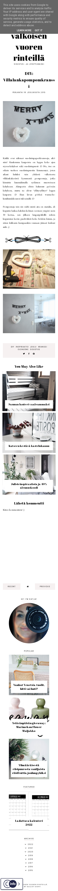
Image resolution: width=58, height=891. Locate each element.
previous (45, 586)
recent (12, 586)
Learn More (24, 30)
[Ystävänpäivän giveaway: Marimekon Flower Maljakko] (29, 736)
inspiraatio (22, 347)
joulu (33, 347)
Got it (39, 30)
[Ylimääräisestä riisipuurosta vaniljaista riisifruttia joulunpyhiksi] (29, 778)
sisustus (35, 349)
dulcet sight (34, 887)
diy (12, 347)
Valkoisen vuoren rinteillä (29, 46)
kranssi (42, 347)
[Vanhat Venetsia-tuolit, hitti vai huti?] (29, 694)
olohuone (23, 349)
